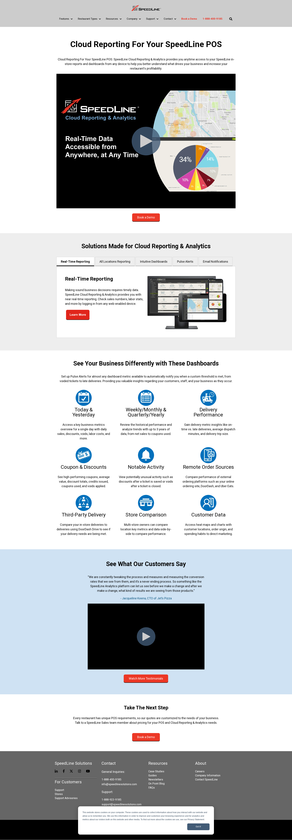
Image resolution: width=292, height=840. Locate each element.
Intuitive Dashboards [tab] (153, 261)
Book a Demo (146, 217)
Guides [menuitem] (152, 775)
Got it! (198, 826)
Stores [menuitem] (59, 794)
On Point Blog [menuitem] (156, 783)
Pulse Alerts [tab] (185, 261)
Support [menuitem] (59, 790)
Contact (168, 18)
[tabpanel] (146, 302)
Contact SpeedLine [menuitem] (206, 779)
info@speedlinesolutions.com (119, 784)
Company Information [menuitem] (207, 775)
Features (64, 18)
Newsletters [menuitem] (155, 779)
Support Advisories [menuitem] (66, 798)
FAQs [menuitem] (151, 787)
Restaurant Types (87, 18)
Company (132, 18)
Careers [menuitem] (199, 771)
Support (150, 18)
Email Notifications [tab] (215, 261)
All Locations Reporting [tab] (115, 261)
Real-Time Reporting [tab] (75, 261)
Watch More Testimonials (146, 678)
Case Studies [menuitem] (156, 771)
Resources (112, 18)
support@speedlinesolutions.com (121, 804)
